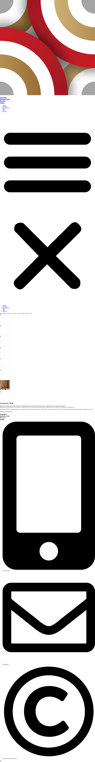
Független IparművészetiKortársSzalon (5, 100)
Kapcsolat (5, 111)
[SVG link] (47, 47)
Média (4, 110)
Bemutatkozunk (6, 107)
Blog (4, 109)
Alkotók (4, 105)
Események (5, 106)
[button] (47, 208)
